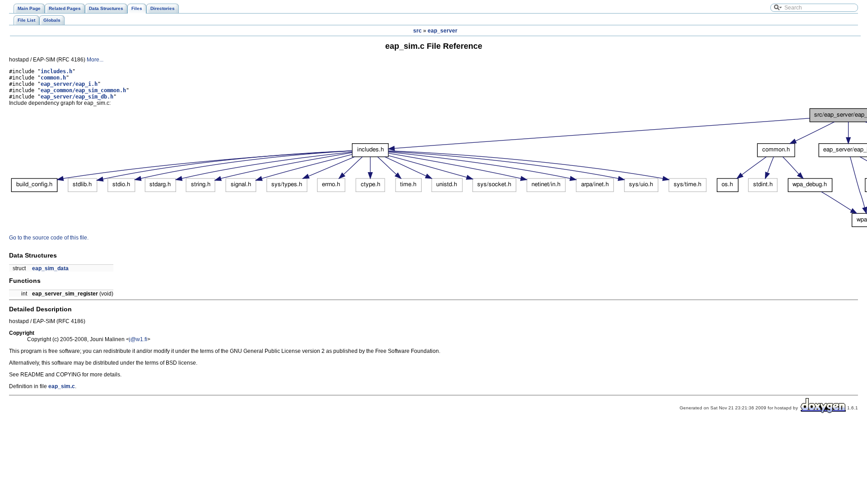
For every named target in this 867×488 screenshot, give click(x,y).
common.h (53, 78)
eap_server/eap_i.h (69, 84)
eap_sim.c (61, 386)
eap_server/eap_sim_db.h (77, 97)
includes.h (56, 71)
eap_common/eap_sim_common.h (83, 90)
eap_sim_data (50, 268)
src (417, 31)
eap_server (442, 31)
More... (95, 59)
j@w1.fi (138, 339)
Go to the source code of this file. (49, 238)
